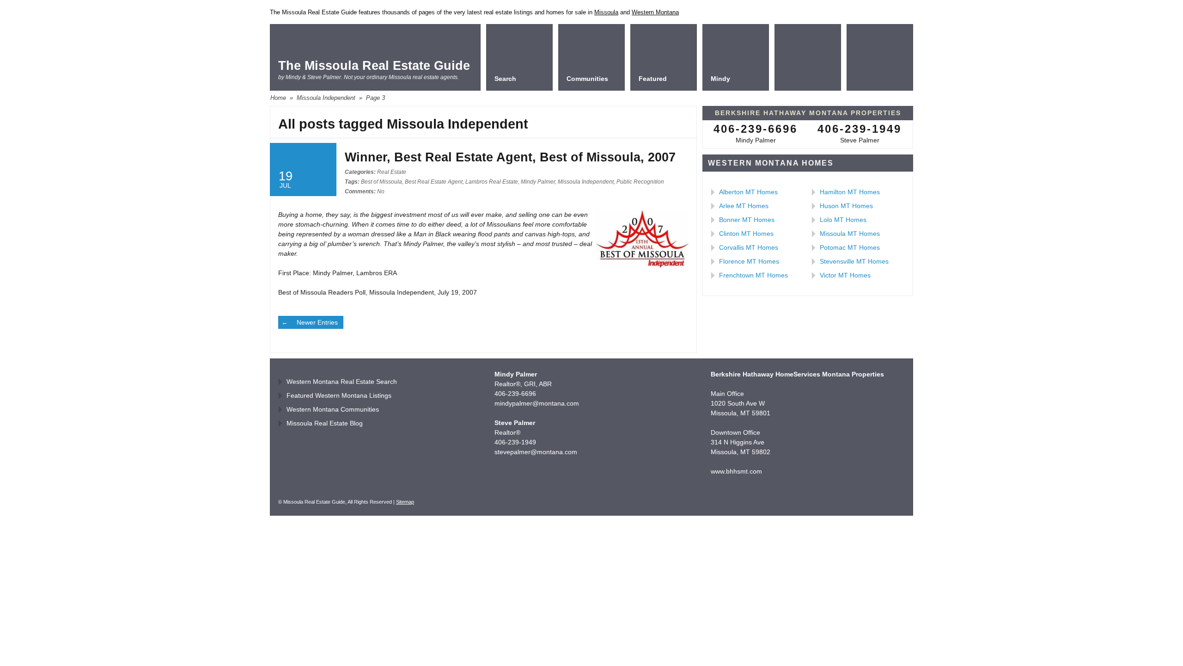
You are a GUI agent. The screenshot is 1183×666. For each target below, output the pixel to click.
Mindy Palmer (538, 182)
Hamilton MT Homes (850, 192)
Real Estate (391, 172)
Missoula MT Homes (850, 233)
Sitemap (405, 502)
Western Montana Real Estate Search (342, 381)
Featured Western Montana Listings (339, 395)
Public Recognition (640, 182)
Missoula (606, 12)
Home (278, 98)
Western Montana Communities (333, 409)
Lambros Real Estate (491, 182)
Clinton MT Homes (746, 233)
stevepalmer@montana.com (535, 452)
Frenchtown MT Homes (753, 275)
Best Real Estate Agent (434, 182)
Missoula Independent (326, 98)
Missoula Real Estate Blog (325, 423)
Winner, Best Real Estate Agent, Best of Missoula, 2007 (510, 157)
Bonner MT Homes (746, 219)
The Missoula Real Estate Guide (374, 66)
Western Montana (655, 12)
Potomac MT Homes (850, 247)
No (364, 191)
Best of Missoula (381, 182)
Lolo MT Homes (843, 219)
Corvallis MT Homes (748, 247)
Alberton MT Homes (748, 192)
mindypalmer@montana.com (536, 403)
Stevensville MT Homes (854, 261)
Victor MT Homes (845, 275)
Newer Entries (317, 322)
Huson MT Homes (846, 206)
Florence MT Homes (749, 261)
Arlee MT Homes (743, 206)
